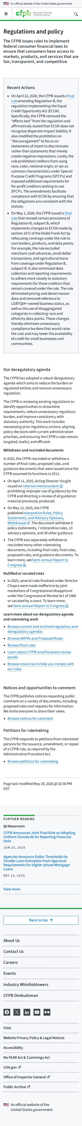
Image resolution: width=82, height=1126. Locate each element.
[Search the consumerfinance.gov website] (76, 14)
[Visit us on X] (16, 1011)
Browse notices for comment (30, 718)
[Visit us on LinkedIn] (26, 1011)
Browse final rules (22, 645)
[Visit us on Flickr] (47, 1011)
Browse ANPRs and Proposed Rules (35, 638)
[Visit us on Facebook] (6, 1011)
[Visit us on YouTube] (36, 1011)
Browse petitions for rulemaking (33, 761)
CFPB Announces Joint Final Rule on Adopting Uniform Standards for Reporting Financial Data (39, 837)
